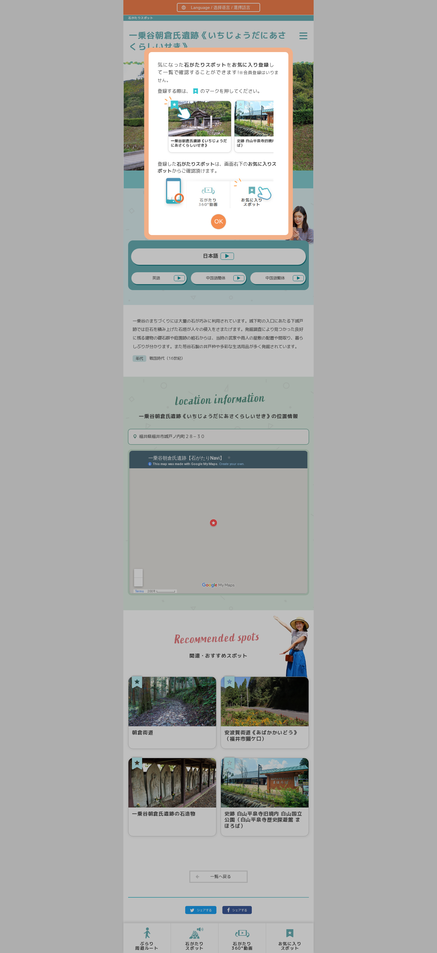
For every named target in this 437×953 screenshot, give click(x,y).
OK (218, 221)
